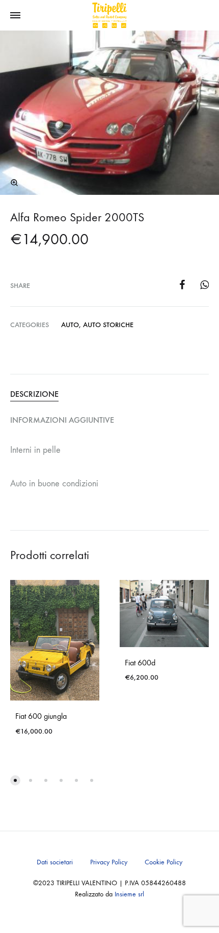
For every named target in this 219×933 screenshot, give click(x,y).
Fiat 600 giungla (41, 716)
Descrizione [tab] (34, 394)
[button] (14, 183)
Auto (70, 324)
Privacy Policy (108, 862)
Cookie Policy (163, 862)
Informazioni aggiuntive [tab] (62, 420)
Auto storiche (108, 324)
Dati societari (55, 862)
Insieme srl (129, 894)
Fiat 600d (140, 662)
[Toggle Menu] (15, 15)
